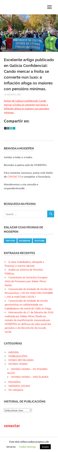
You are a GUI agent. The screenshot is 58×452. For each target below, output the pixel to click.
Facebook (24, 241)
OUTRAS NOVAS (18, 363)
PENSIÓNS (14, 381)
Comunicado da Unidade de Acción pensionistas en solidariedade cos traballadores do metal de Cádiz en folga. (28, 304)
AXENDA (13, 352)
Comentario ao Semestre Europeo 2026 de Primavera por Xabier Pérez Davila (26, 281)
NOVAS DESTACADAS (21, 359)
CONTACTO (14, 176)
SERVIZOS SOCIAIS (19, 385)
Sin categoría (15, 389)
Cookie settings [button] (27, 446)
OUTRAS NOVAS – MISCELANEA (29, 376)
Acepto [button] (45, 446)
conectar (12, 425)
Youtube (39, 241)
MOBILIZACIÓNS (18, 356)
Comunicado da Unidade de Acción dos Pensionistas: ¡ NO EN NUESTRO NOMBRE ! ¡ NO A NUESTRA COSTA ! (29, 292)
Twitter (10, 241)
